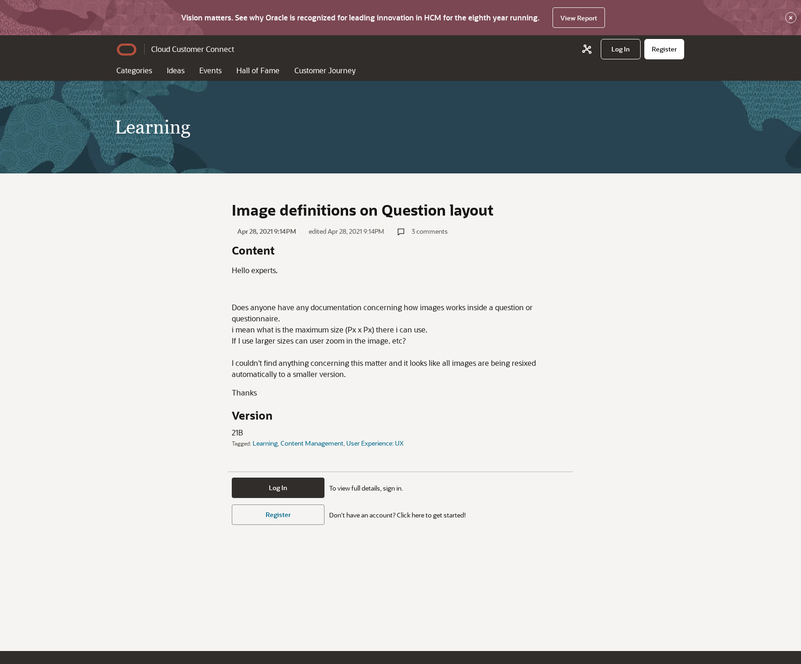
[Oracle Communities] (586, 49)
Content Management (311, 443)
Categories (134, 70)
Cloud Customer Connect (192, 49)
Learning (265, 443)
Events (210, 70)
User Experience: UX (375, 443)
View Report (578, 17)
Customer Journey (325, 70)
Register (278, 514)
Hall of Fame (258, 70)
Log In (278, 487)
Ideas (175, 70)
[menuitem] (621, 49)
